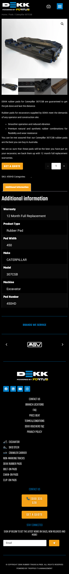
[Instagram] (27, 389)
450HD (11, 303)
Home (4, 14)
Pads (11, 14)
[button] (60, 6)
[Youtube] (20, 389)
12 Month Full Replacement (26, 216)
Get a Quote (12, 166)
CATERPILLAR (17, 260)
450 (9, 245)
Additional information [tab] (17, 187)
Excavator (14, 289)
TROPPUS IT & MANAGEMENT (40, 568)
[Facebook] (6, 389)
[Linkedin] (13, 389)
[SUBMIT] (54, 543)
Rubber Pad (15, 230)
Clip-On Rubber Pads (42, 176)
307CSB (12, 274)
